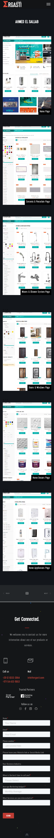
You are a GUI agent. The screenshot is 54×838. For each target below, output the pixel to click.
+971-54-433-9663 (11, 681)
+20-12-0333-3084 (11, 678)
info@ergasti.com (36, 678)
